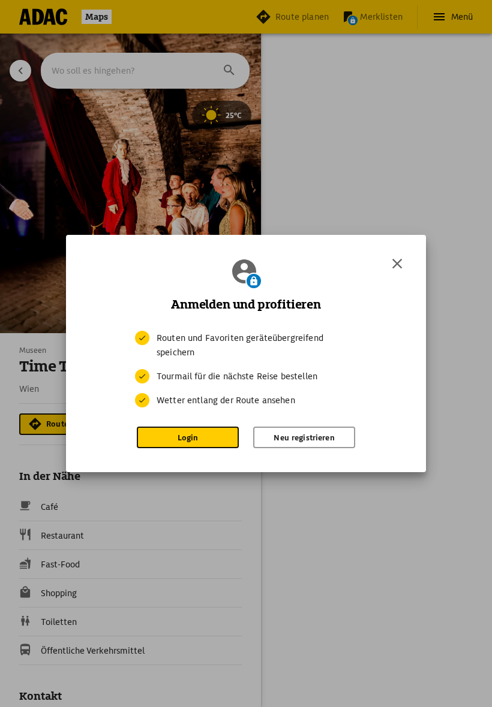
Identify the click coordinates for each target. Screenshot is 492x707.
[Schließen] (397, 263)
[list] (246, 369)
